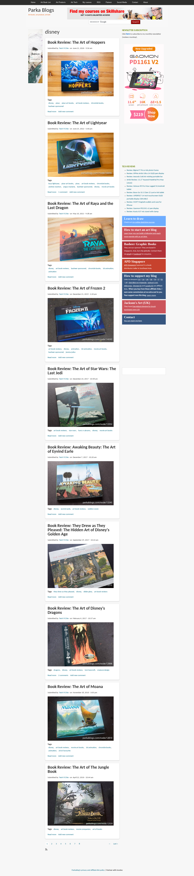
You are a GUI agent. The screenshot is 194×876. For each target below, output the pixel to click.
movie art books (108, 187)
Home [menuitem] (33, 2)
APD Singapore (130, 265)
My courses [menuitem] (87, 2)
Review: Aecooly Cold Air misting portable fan (145, 177)
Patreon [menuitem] (109, 2)
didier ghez (88, 592)
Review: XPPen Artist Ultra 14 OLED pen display (145, 174)
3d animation (108, 269)
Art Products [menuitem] (61, 2)
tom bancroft (90, 670)
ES (162, 280)
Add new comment (66, 112)
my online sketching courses (143, 222)
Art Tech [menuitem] (74, 2)
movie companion (83, 829)
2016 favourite (64, 751)
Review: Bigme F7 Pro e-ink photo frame (142, 170)
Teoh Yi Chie (63, 48)
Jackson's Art (153, 283)
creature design (103, 670)
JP (126, 283)
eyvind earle (65, 509)
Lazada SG (149, 286)
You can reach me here (133, 321)
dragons (57, 670)
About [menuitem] (145, 2)
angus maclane (69, 187)
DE (151, 280)
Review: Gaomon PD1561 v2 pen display (143, 208)
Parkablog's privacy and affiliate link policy (88, 870)
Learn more (151, 295)
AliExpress (128, 286)
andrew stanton (54, 187)
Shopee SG (137, 286)
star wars (72, 431)
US (139, 280)
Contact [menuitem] (135, 2)
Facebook (137, 254)
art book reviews (82, 103)
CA (143, 280)
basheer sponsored (56, 106)
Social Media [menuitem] (122, 2)
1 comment (62, 192)
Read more (52, 112)
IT (158, 280)
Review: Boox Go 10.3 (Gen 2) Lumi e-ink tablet (145, 193)
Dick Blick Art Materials (138, 283)
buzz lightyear (53, 184)
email (129, 254)
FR (155, 280)
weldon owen (93, 509)
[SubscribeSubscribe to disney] (46, 849)
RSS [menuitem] (98, 2)
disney (51, 103)
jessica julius (70, 352)
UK (147, 280)
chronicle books (97, 103)
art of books (97, 829)
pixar (58, 103)
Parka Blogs (41, 10)
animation (52, 272)
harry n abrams (84, 431)
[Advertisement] (142, 142)
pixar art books (68, 103)
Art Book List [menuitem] (46, 2)
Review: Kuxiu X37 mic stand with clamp (142, 212)
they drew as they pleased (64, 592)
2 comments (63, 675)
